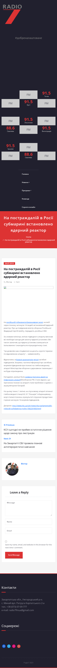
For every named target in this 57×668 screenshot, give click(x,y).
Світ (18, 282)
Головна (25, 174)
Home (28, 237)
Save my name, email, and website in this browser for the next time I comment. (28, 546)
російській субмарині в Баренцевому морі (25, 322)
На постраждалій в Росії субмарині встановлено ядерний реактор (30, 241)
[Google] (18, 646)
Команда (25, 199)
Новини (25, 182)
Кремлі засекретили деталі (27, 359)
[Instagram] (13, 646)
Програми (26, 190)
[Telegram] (9, 646)
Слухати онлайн (28, 207)
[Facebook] (4, 646)
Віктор (9, 282)
